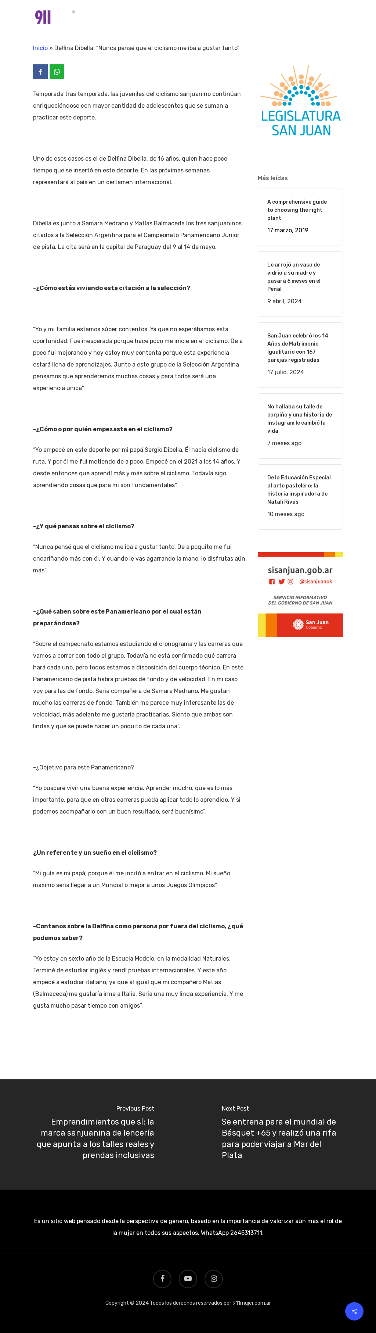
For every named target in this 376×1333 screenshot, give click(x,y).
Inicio (40, 47)
